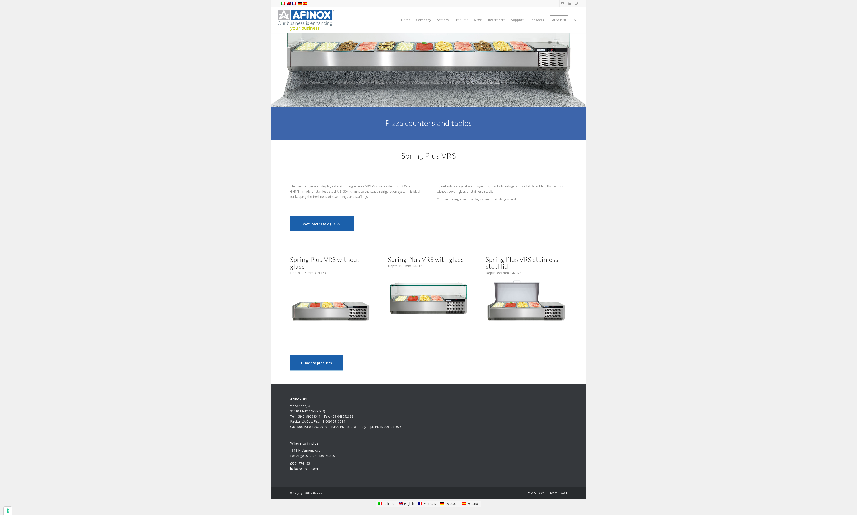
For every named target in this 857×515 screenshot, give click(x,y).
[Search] (575, 20)
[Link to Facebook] (556, 3)
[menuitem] (405, 20)
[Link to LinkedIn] (569, 3)
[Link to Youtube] (563, 3)
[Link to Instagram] (576, 3)
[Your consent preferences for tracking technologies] (8, 511)
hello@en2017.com (304, 468)
